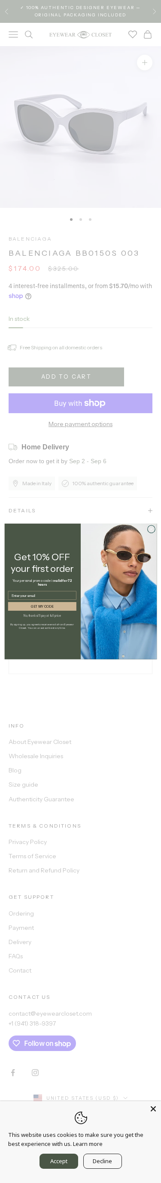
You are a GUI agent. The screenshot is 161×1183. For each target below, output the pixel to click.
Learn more (88, 1144)
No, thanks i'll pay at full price (42, 615)
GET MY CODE (42, 607)
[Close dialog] (151, 529)
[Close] (153, 1109)
